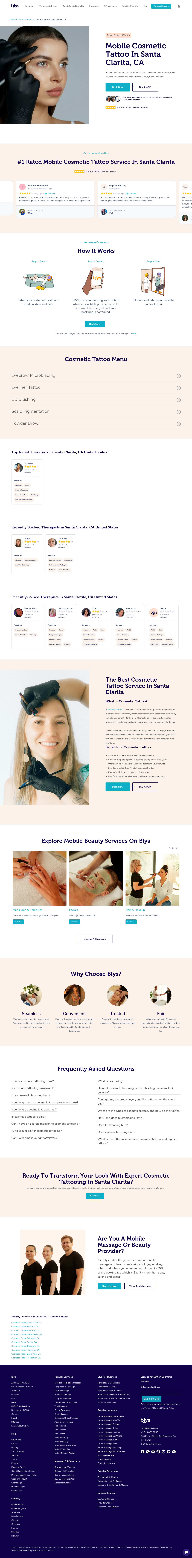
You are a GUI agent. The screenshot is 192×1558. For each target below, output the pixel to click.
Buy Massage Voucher (64, 1467)
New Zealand (17, 1516)
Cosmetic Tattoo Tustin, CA (24, 1342)
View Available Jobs (140, 1286)
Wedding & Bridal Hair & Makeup (113, 1485)
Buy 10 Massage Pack (64, 1478)
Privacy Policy (167, 1408)
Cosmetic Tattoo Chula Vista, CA (26, 1322)
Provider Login (18, 1486)
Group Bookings (62, 1410)
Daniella (131, 608)
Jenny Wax (30, 608)
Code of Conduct (19, 1478)
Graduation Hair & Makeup (110, 1481)
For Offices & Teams (107, 1386)
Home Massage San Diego (110, 1447)
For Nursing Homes (107, 1402)
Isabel (27, 538)
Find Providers (104, 1459)
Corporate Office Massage (66, 1418)
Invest (14, 1418)
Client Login (16, 1482)
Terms (14, 1459)
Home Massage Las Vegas (110, 1435)
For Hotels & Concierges (109, 1382)
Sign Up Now (109, 1286)
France (14, 1528)
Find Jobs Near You (106, 1463)
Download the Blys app (22, 1386)
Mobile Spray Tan (62, 1449)
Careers (15, 1414)
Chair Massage (61, 1414)
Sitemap (15, 1422)
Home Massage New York (109, 1420)
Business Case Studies (108, 1506)
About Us (15, 1390)
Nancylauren (65, 608)
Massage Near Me (106, 1455)
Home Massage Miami (108, 1443)
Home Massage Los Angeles (111, 1416)
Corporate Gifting (62, 1482)
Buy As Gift (145, 87)
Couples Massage (62, 1398)
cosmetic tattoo (115, 709)
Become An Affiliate (20, 1410)
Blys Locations (26, 19)
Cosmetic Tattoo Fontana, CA (25, 1326)
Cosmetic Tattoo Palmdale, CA (25, 1338)
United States (17, 1504)
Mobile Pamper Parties (64, 1453)
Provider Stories (105, 1502)
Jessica (112, 219)
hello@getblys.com (149, 1428)
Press (14, 1398)
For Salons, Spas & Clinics (110, 1390)
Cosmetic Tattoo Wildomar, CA (26, 1357)
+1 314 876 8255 (149, 1432)
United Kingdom (18, 1508)
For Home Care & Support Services (114, 1398)
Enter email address (150, 1387)
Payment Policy (18, 1467)
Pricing (14, 1447)
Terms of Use (150, 1408)
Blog (13, 1402)
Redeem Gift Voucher (64, 1471)
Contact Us (16, 1490)
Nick (30, 213)
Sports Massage (61, 1390)
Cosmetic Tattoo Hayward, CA (25, 1350)
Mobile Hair (59, 1433)
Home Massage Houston (109, 1432)
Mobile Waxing (61, 1441)
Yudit (95, 608)
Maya (163, 608)
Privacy (14, 1463)
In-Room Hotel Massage (65, 1402)
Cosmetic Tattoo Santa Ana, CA (26, 1353)
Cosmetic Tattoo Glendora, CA (25, 1346)
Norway (15, 1535)
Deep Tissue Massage (64, 1386)
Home (14, 19)
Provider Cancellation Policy (24, 1475)
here (134, 333)
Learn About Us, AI (20, 1425)
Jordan (28, 463)
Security (15, 1455)
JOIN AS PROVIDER (20, 1382)
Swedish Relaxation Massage (67, 1382)
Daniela (62, 538)
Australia (15, 1512)
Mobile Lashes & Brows (65, 1445)
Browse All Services (95, 939)
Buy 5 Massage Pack (64, 1475)
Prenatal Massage (62, 1394)
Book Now (117, 87)
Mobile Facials (61, 1425)
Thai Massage (60, 1406)
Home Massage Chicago (109, 1424)
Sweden (15, 1532)
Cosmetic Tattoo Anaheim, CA (25, 1330)
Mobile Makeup (61, 1437)
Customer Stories (106, 1499)
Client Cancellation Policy (23, 1471)
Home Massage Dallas (108, 1428)
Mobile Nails (60, 1429)
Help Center (16, 1439)
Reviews (15, 1394)
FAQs (14, 1443)
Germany (15, 1524)
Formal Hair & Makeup (108, 1477)
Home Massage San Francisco (112, 1451)
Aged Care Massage (63, 1422)
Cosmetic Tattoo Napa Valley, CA (26, 1334)
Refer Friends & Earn (20, 1406)
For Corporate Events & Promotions (114, 1394)
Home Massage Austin (108, 1439)
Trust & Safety (17, 1451)
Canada (14, 1520)
